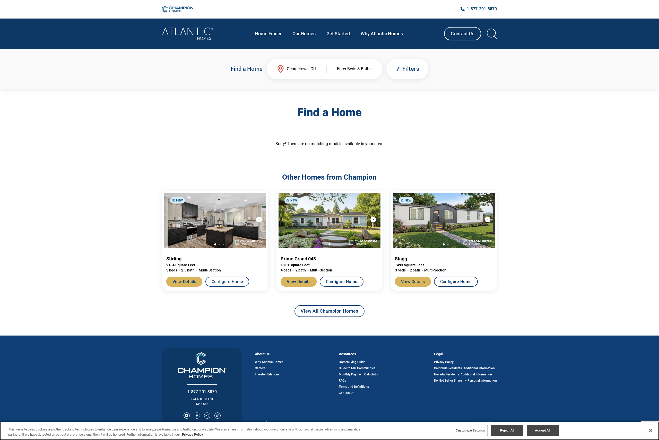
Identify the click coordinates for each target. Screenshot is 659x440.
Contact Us (462, 33)
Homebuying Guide (352, 362)
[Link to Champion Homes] (178, 9)
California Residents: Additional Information (464, 368)
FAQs (342, 380)
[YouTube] (187, 415)
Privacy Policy (444, 362)
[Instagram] (207, 415)
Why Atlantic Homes (269, 362)
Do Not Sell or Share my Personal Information (465, 380)
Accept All (542, 430)
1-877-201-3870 (202, 391)
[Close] (650, 430)
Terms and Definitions (354, 387)
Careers (260, 368)
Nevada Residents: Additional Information (463, 374)
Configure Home (227, 281)
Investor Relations (267, 374)
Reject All (507, 430)
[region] (329, 431)
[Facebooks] (197, 415)
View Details (184, 281)
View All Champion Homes (329, 312)
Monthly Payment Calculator (359, 374)
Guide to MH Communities (357, 368)
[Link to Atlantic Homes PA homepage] (187, 34)
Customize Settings (470, 430)
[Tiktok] (217, 415)
